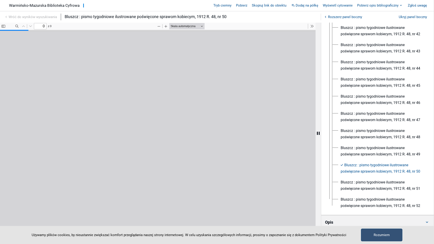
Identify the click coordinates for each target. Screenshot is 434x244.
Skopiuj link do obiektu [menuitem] (269, 5)
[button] (377, 222)
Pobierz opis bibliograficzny (378, 5)
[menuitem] (381, 31)
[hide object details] (318, 133)
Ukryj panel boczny (413, 17)
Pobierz (241, 5)
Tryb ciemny (222, 5)
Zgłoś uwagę (417, 5)
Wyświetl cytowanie (338, 5)
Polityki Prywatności (331, 235)
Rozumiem (382, 235)
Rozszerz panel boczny (345, 17)
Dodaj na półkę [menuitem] (307, 5)
